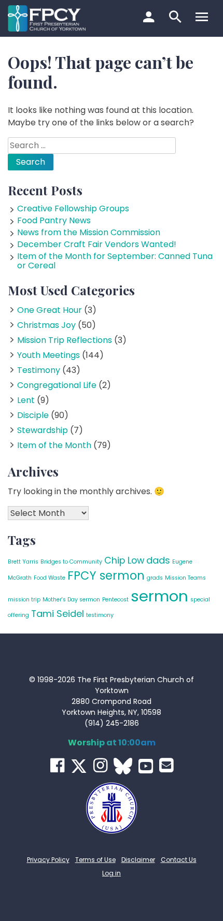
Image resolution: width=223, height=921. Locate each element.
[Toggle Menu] (203, 18)
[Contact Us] (166, 765)
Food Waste (49, 578)
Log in (111, 873)
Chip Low (124, 560)
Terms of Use (95, 859)
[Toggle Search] (176, 18)
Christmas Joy (46, 325)
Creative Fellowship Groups (73, 208)
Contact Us (179, 859)
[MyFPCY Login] (150, 18)
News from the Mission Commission (88, 232)
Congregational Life (56, 385)
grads (155, 578)
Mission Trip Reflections (64, 340)
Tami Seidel (57, 613)
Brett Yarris (23, 562)
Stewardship (42, 430)
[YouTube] (145, 766)
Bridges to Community (71, 562)
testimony (100, 615)
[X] (78, 766)
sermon (159, 596)
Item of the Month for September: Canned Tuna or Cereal (115, 260)
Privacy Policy (48, 859)
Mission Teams (185, 578)
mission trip (24, 599)
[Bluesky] (123, 766)
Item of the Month (54, 445)
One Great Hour (49, 310)
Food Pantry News (54, 220)
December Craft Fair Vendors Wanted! (96, 244)
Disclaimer (138, 859)
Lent (26, 400)
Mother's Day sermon (71, 599)
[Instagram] (100, 765)
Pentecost (115, 599)
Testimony (38, 370)
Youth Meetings (48, 355)
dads (158, 560)
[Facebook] (57, 765)
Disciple (33, 415)
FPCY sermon (106, 576)
